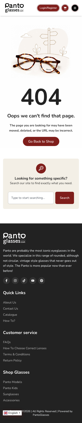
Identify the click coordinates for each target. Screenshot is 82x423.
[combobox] (31, 198)
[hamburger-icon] (75, 8)
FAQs (7, 342)
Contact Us (10, 309)
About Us (9, 302)
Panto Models (12, 382)
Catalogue (10, 315)
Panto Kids (10, 388)
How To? (9, 321)
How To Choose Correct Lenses (25, 348)
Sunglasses (11, 394)
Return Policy (12, 360)
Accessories (11, 400)
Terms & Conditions (16, 354)
